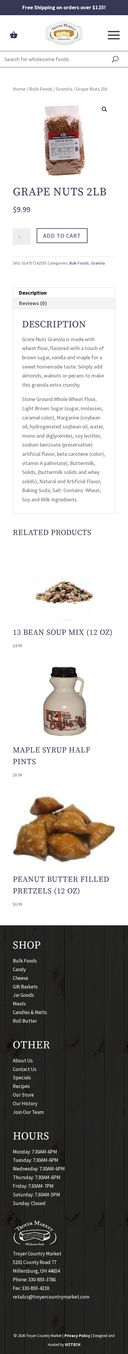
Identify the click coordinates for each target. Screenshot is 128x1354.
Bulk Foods (40, 89)
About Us (23, 1060)
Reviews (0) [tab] (33, 303)
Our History (25, 1103)
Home (19, 89)
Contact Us (24, 1069)
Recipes (21, 1086)
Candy (19, 969)
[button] (104, 109)
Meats (19, 1003)
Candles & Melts (30, 1012)
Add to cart (62, 235)
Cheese (20, 978)
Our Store (23, 1095)
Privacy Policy (77, 1335)
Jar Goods (23, 995)
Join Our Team (28, 1112)
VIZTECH (72, 1344)
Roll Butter (25, 1021)
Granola (64, 89)
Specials (22, 1077)
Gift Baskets (25, 986)
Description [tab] (33, 292)
